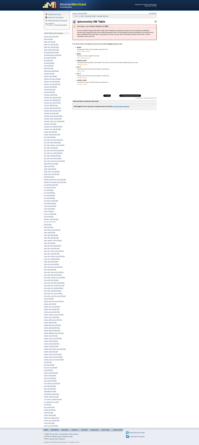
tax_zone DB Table (49, 407)
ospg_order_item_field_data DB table (54, 282)
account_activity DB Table (51, 36)
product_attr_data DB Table (51, 309)
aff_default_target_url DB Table (52, 55)
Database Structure (102, 16)
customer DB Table (49, 92)
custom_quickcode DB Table (52, 134)
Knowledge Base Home (54, 14)
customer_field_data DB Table (52, 108)
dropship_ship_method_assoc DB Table (55, 182)
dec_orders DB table (50, 137)
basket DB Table (48, 68)
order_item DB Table (49, 243)
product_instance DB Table (51, 343)
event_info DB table (49, 208)
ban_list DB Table (49, 65)
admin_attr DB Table (49, 41)
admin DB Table (48, 39)
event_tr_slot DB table (50, 214)
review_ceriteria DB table (51, 373)
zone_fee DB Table (49, 423)
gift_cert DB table (49, 216)
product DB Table (49, 298)
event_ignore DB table (50, 206)
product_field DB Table (50, 322)
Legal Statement (63, 434)
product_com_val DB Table (51, 317)
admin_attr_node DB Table (51, 47)
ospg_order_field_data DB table (52, 275)
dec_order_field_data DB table (52, 142)
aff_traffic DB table (49, 63)
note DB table (152, 13)
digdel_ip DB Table (49, 166)
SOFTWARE (55, 430)
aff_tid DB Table (48, 60)
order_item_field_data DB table (52, 245)
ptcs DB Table (48, 362)
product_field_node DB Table (52, 330)
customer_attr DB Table (50, 94)
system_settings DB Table (51, 396)
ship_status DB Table (50, 386)
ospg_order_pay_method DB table (53, 288)
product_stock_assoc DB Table (53, 354)
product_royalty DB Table (51, 346)
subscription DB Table (50, 391)
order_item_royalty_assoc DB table (54, 251)
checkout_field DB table (50, 87)
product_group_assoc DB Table (53, 338)
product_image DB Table (51, 341)
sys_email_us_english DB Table (53, 399)
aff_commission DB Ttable (51, 52)
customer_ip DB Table (50, 124)
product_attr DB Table (50, 304)
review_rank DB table (50, 375)
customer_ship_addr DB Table (52, 129)
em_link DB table (48, 190)
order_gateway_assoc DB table (53, 240)
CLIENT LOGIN (117, 430)
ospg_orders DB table (50, 269)
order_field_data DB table (51, 235)
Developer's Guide (90, 16)
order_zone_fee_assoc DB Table (53, 267)
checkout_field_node (50, 89)
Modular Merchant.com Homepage (57, 20)
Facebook (65, 436)
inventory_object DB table (80, 13)
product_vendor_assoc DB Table (53, 357)
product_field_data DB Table (52, 327)
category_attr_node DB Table (52, 84)
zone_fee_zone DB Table (51, 425)
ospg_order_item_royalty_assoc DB (54, 285)
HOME (46, 430)
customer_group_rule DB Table (52, 118)
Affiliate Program (56, 436)
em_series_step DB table (51, 200)
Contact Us (62, 438)
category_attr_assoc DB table (52, 79)
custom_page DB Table (50, 132)
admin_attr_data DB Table (51, 44)
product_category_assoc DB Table (53, 314)
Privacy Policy (54, 434)
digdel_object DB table (50, 169)
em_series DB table (49, 198)
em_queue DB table (49, 192)
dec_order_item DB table (51, 147)
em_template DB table (50, 203)
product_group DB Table (51, 335)
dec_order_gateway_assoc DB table (54, 145)
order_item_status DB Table (52, 253)
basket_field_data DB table (51, 71)
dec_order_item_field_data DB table (54, 150)
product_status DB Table (51, 351)
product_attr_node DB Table (52, 312)
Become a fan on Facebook (137, 436)
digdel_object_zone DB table (52, 171)
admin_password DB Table (51, 49)
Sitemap (52, 438)
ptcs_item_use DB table (50, 367)
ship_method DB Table (50, 380)
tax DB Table (47, 404)
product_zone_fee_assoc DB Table (54, 359)
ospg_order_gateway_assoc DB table (54, 277)
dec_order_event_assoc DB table (53, 139)
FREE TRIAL (106, 430)
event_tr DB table (49, 211)
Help (56, 438)
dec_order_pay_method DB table (53, 153)
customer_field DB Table (51, 105)
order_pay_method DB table (52, 259)
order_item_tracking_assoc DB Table (54, 256)
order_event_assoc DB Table (52, 230)
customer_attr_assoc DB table (52, 97)
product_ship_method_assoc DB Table (55, 349)
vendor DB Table (48, 412)
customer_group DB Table (51, 113)
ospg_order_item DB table (51, 280)
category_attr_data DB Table (52, 81)
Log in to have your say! (121, 106)
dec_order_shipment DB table (52, 155)
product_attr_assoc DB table (52, 306)
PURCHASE (95, 430)
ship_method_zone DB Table (52, 383)
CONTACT (74, 430)
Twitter (71, 436)
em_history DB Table (50, 187)
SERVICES (64, 430)
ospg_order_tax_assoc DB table (53, 293)
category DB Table (49, 73)
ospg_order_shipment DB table (52, 290)
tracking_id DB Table (50, 410)
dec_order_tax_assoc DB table (52, 158)
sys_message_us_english (51, 402)
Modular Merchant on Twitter (137, 432)
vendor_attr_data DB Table (51, 418)
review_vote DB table (50, 378)
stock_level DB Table (50, 388)
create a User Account (60, 25)
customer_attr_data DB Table (52, 100)
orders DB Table (48, 227)
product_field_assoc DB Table (52, 325)
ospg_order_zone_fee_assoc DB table (55, 296)
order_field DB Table (49, 232)
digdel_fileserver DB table (51, 163)
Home (82, 16)
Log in (50, 25)
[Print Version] (156, 22)
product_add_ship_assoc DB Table (54, 301)
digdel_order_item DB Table (51, 174)
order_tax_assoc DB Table (51, 264)
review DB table (48, 370)
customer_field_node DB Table (52, 110)
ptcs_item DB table (49, 365)
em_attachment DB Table (51, 184)
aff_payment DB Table (50, 57)
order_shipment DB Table (51, 261)
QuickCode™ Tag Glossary (55, 17)
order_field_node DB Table (51, 237)
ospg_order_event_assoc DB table (53, 272)
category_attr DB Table (50, 76)
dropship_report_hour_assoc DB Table (55, 179)
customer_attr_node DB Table (52, 102)
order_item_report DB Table (51, 248)
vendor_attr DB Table (50, 415)
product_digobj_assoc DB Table (53, 320)
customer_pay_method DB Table (53, 126)
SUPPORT (84, 430)
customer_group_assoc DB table (53, 116)
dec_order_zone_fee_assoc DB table (54, 161)
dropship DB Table (49, 177)
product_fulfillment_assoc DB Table (54, 333)
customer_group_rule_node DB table (54, 121)
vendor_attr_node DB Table (51, 420)
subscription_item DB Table (51, 394)
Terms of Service (74, 434)
